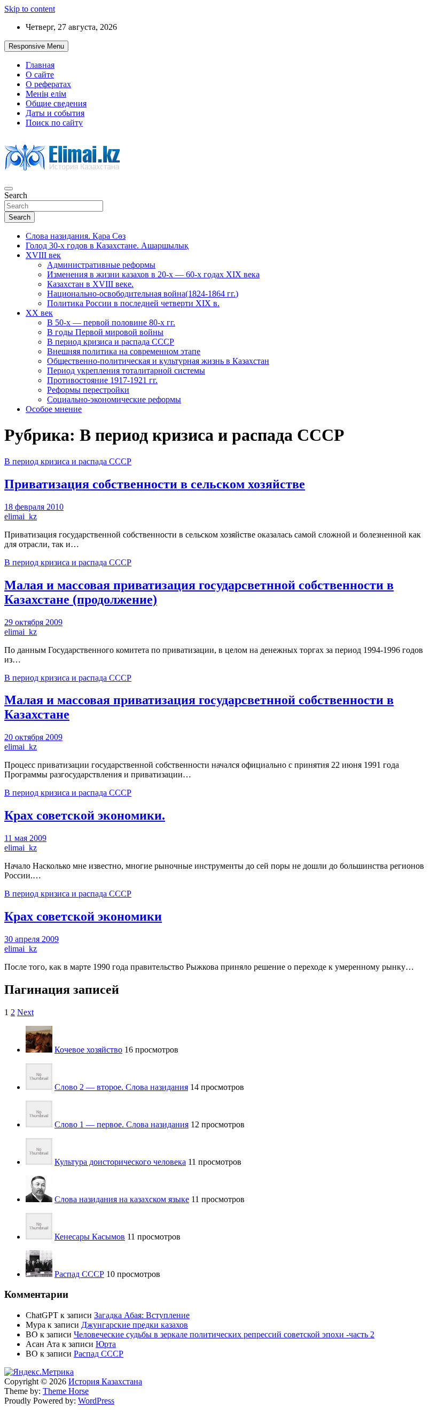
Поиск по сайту (54, 122)
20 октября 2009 (33, 737)
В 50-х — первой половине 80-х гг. (111, 322)
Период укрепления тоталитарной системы (126, 370)
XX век (39, 312)
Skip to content (29, 8)
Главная (40, 64)
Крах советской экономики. (84, 815)
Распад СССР (79, 1274)
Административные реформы (101, 264)
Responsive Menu (36, 46)
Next (25, 1012)
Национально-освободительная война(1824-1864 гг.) (142, 293)
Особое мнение (54, 409)
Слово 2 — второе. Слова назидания (121, 1087)
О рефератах (48, 84)
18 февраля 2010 (34, 506)
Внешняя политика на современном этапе (123, 351)
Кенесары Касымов (89, 1236)
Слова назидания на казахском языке (121, 1199)
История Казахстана (105, 1381)
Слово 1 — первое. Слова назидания (121, 1124)
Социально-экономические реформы (114, 399)
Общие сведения (56, 103)
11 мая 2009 (25, 838)
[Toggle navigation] (8, 188)
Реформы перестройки (88, 389)
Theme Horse (66, 1391)
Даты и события (55, 113)
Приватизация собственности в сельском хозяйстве (154, 484)
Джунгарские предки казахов (134, 1324)
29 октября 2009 (33, 622)
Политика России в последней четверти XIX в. (133, 303)
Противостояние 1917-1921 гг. (102, 380)
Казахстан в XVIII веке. (90, 284)
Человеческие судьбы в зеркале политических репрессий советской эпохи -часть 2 (224, 1334)
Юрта (106, 1344)
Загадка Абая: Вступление (142, 1315)
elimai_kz (20, 516)
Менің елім (46, 93)
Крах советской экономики (83, 916)
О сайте (40, 74)
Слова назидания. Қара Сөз (76, 235)
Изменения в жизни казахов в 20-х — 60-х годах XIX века (153, 274)
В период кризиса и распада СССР (110, 341)
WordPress (96, 1400)
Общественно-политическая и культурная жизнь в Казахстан (158, 360)
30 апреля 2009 (31, 939)
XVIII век (43, 255)
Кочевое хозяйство (88, 1049)
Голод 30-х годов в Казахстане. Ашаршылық (107, 245)
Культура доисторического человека (120, 1161)
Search (15, 195)
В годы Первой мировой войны (105, 332)
